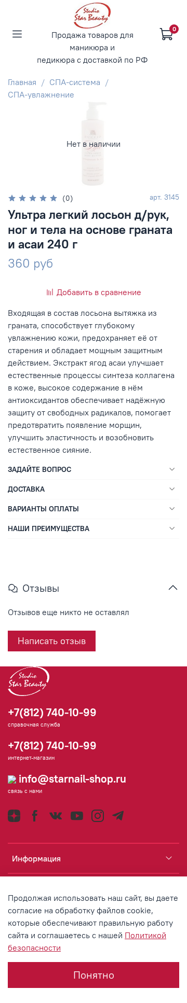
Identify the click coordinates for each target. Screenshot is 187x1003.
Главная (22, 82)
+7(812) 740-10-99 (52, 712)
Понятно (93, 974)
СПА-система (74, 82)
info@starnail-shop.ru (71, 779)
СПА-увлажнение (41, 94)
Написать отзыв (52, 641)
